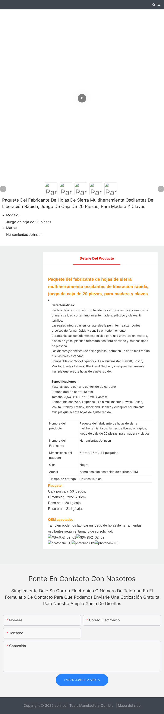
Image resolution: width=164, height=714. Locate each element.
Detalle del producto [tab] (97, 258)
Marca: (11, 228)
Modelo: (12, 215)
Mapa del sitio (129, 705)
